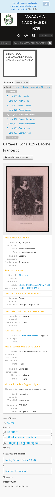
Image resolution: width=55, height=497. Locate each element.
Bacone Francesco (30, 335)
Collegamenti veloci (33, 35)
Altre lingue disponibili (17, 157)
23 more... (11, 91)
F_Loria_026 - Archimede (18, 100)
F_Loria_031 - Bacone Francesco (21, 123)
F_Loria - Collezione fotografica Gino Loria (31, 87)
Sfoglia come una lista (21, 437)
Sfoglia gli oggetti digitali (23, 443)
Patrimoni (8, 82)
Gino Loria (23, 275)
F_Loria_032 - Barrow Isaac (19, 128)
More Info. (32, 9)
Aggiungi (10, 422)
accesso (45, 35)
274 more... (12, 137)
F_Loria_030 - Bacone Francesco (21, 119)
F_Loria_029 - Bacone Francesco (21, 114)
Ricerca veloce (22, 82)
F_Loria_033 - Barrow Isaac (19, 132)
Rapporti (12, 432)
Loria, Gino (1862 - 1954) (20, 460)
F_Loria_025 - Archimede (18, 96)
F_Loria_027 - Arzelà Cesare (19, 105)
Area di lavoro (18, 35)
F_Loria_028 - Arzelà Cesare (19, 110)
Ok (46, 3)
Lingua (26, 35)
